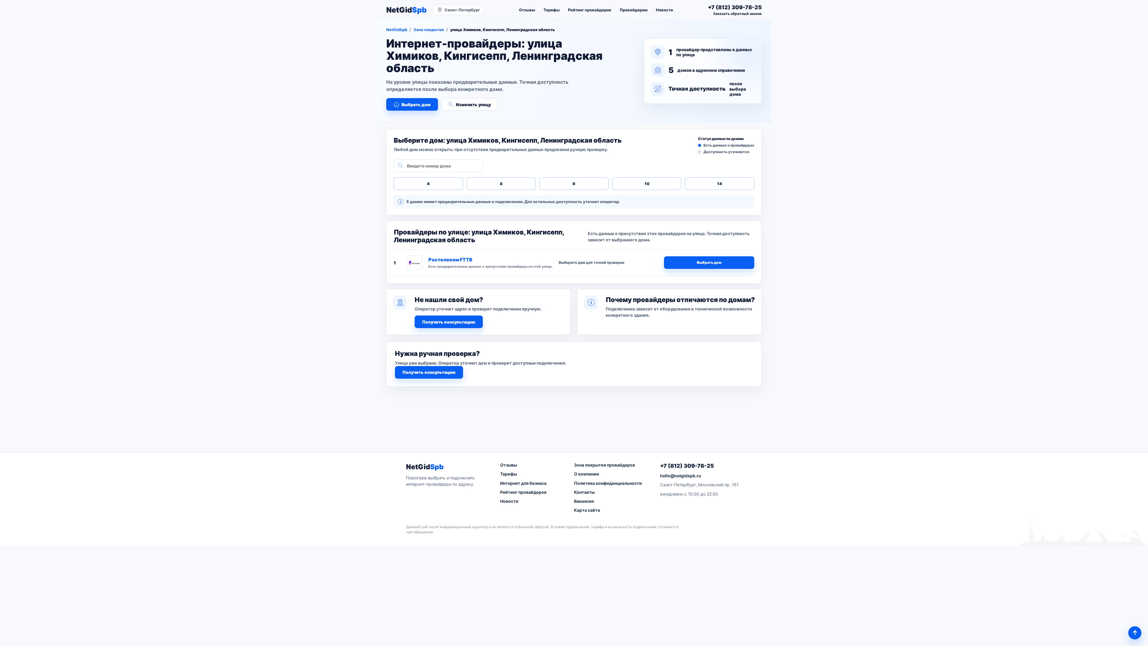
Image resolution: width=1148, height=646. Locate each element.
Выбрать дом (416, 104)
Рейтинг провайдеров (589, 9)
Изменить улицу (473, 104)
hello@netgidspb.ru (680, 475)
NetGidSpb (396, 29)
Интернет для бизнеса (523, 483)
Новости (664, 9)
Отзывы (527, 9)
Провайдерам (634, 9)
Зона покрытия (428, 29)
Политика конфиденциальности (608, 483)
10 (647, 183)
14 (719, 183)
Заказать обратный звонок (737, 13)
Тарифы (552, 9)
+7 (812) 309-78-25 (687, 466)
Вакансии (584, 501)
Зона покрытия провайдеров (604, 464)
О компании (586, 473)
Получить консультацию (448, 321)
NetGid (406, 10)
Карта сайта (587, 510)
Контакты (584, 492)
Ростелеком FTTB (450, 260)
